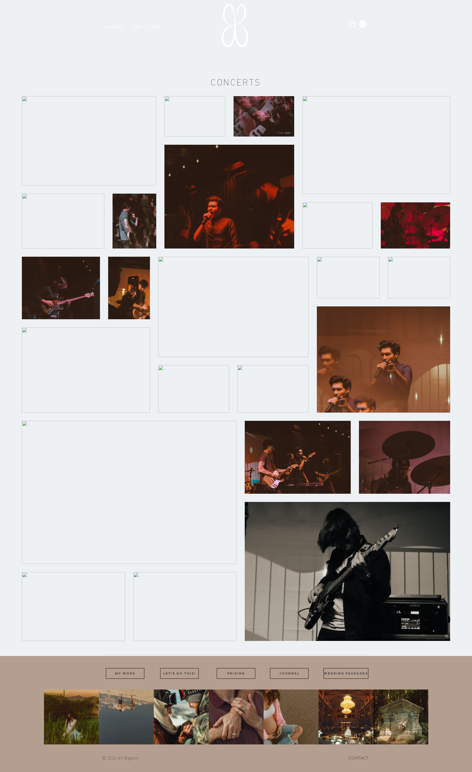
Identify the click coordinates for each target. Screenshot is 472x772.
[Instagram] (362, 24)
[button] (137, 24)
